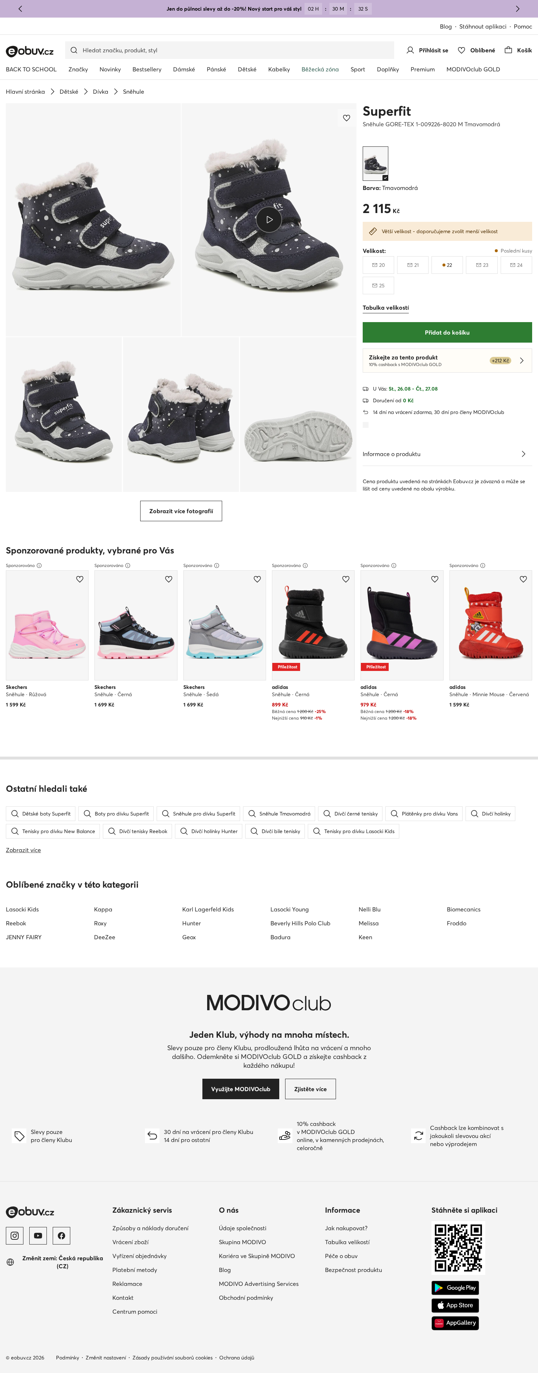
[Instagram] (14, 1236)
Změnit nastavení (106, 1357)
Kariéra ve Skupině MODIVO (257, 1256)
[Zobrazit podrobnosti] (523, 454)
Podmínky (67, 1357)
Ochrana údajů (236, 1357)
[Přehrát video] (269, 219)
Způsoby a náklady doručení (150, 1228)
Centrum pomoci (134, 1311)
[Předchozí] (20, 9)
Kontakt (123, 1297)
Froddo (456, 923)
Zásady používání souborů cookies (172, 1357)
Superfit (387, 111)
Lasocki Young (289, 909)
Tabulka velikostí (347, 1242)
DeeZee (104, 937)
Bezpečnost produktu (353, 1269)
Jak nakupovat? (346, 1228)
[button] (93, 219)
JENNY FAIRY (24, 937)
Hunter (191, 923)
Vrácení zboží (130, 1242)
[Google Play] (455, 1288)
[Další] (517, 9)
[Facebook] (61, 1236)
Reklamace (127, 1283)
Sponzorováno (20, 565)
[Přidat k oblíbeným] (347, 118)
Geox (189, 937)
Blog (446, 26)
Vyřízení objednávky (139, 1256)
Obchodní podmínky (246, 1297)
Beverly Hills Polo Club (300, 923)
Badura (280, 937)
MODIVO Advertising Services (259, 1283)
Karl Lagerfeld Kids (208, 909)
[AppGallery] (455, 1323)
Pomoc (523, 26)
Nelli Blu (370, 909)
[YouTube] (38, 1236)
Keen (365, 937)
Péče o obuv (341, 1256)
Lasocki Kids (22, 909)
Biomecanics (464, 909)
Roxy (100, 923)
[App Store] (455, 1305)
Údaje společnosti (242, 1228)
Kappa (103, 909)
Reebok (16, 923)
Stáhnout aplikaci (483, 26)
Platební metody (134, 1269)
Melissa (369, 923)
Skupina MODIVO (242, 1242)
